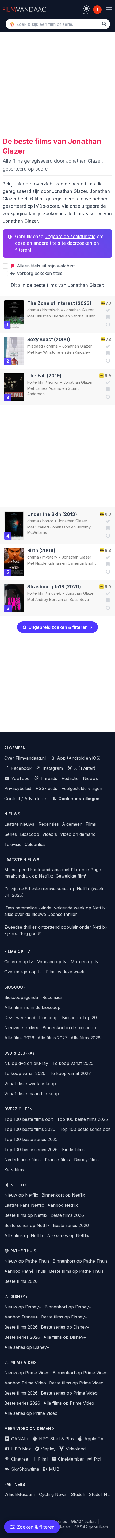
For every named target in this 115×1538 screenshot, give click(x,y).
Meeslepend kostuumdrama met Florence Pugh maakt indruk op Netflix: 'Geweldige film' (52, 873)
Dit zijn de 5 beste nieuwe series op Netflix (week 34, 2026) (53, 892)
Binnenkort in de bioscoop (69, 1027)
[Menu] (109, 9)
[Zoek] (104, 23)
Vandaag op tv (51, 961)
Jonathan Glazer (79, 310)
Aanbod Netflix (62, 1205)
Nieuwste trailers (21, 1027)
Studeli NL (99, 1494)
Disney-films (86, 1159)
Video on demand (77, 834)
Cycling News (53, 1494)
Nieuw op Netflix (21, 1195)
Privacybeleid (17, 788)
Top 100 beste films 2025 (82, 1119)
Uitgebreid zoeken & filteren (58, 627)
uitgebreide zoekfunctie (70, 236)
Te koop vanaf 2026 (24, 1073)
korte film (35, 382)
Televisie (12, 844)
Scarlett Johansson (52, 527)
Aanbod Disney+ (21, 1317)
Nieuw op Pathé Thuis (26, 1261)
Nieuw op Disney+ (22, 1306)
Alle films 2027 (52, 1037)
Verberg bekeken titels (39, 273)
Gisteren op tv (18, 961)
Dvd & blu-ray (19, 1053)
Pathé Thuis (23, 1251)
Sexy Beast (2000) (48, 339)
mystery (49, 557)
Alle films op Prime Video (68, 1403)
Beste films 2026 (67, 1215)
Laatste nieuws (19, 824)
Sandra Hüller (83, 316)
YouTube (19, 778)
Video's (49, 834)
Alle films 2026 (19, 1037)
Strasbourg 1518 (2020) (54, 586)
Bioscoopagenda (21, 997)
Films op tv (17, 951)
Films (91, 824)
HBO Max (20, 1449)
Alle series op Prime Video (30, 1413)
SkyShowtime (24, 1469)
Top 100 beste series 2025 (30, 1139)
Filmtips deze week (65, 971)
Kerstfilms (14, 1169)
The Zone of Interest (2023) (59, 303)
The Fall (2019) (44, 375)
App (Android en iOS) (78, 758)
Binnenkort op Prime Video (80, 1372)
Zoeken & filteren (35, 1527)
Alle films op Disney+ (64, 1337)
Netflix (18, 1185)
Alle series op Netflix (68, 1235)
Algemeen (72, 824)
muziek (54, 593)
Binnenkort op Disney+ (68, 1306)
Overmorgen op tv (23, 971)
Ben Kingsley (78, 352)
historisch (51, 310)
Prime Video (23, 1363)
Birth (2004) (41, 550)
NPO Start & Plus (56, 1438)
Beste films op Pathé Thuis (76, 1271)
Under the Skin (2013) (52, 514)
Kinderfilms (73, 1149)
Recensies (49, 824)
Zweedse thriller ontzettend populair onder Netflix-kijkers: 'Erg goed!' (56, 930)
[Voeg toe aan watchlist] (106, 317)
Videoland (75, 1449)
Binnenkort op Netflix (63, 1195)
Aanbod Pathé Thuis (25, 1271)
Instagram (52, 768)
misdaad (35, 346)
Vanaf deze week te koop (30, 1083)
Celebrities (35, 844)
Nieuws (90, 778)
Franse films (57, 1159)
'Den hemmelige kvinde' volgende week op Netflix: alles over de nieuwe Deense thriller (55, 911)
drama (33, 310)
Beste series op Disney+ (65, 1327)
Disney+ (19, 1297)
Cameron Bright (82, 563)
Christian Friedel (49, 316)
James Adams (48, 388)
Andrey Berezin (49, 599)
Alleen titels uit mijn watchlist (45, 265)
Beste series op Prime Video (69, 1393)
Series (10, 834)
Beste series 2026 (71, 1225)
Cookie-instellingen (78, 798)
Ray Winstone (47, 352)
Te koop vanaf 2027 (70, 1073)
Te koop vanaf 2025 (72, 1063)
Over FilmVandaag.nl (25, 758)
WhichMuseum (19, 1494)
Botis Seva (79, 599)
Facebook (21, 768)
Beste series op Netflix (27, 1225)
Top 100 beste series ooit (85, 1129)
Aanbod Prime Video (25, 1383)
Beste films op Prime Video (76, 1383)
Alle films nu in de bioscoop (32, 1007)
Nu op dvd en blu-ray (26, 1063)
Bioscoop (29, 834)
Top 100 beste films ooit (28, 1119)
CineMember (70, 1459)
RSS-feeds (46, 788)
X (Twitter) (84, 768)
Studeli (78, 1494)
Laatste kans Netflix (24, 1205)
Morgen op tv (84, 961)
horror (53, 382)
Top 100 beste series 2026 (31, 1149)
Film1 (42, 1459)
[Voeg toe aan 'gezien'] (106, 310)
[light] (86, 8)
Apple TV (93, 1438)
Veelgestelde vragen (82, 788)
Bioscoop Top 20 (79, 1017)
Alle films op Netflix (24, 1235)
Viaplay (48, 1449)
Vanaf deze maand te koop (31, 1093)
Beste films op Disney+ (64, 1317)
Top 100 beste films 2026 (29, 1129)
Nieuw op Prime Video (26, 1372)
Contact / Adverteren (25, 798)
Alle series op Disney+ (26, 1347)
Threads (48, 778)
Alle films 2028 (86, 1037)
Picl (97, 1459)
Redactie (70, 778)
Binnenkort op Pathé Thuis (80, 1261)
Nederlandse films (22, 1159)
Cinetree (19, 1459)
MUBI (54, 1469)
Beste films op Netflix (25, 1215)
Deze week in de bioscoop (31, 1017)
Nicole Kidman (48, 563)
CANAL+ (19, 1438)
